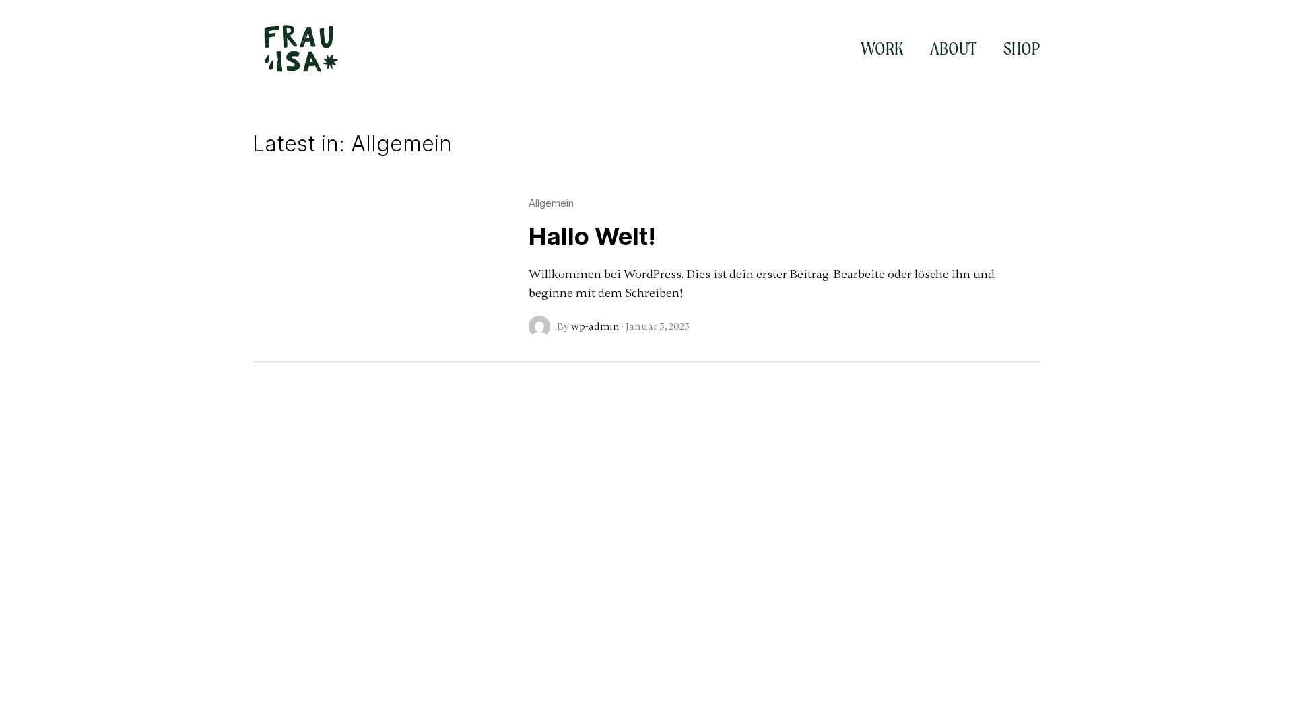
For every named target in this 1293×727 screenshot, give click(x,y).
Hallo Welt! (592, 236)
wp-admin (595, 326)
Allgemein (551, 203)
